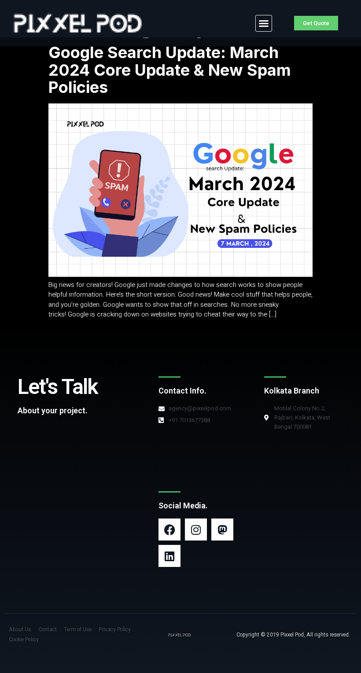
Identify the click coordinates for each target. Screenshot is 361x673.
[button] (263, 23)
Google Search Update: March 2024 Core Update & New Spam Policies (169, 70)
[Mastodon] (222, 530)
